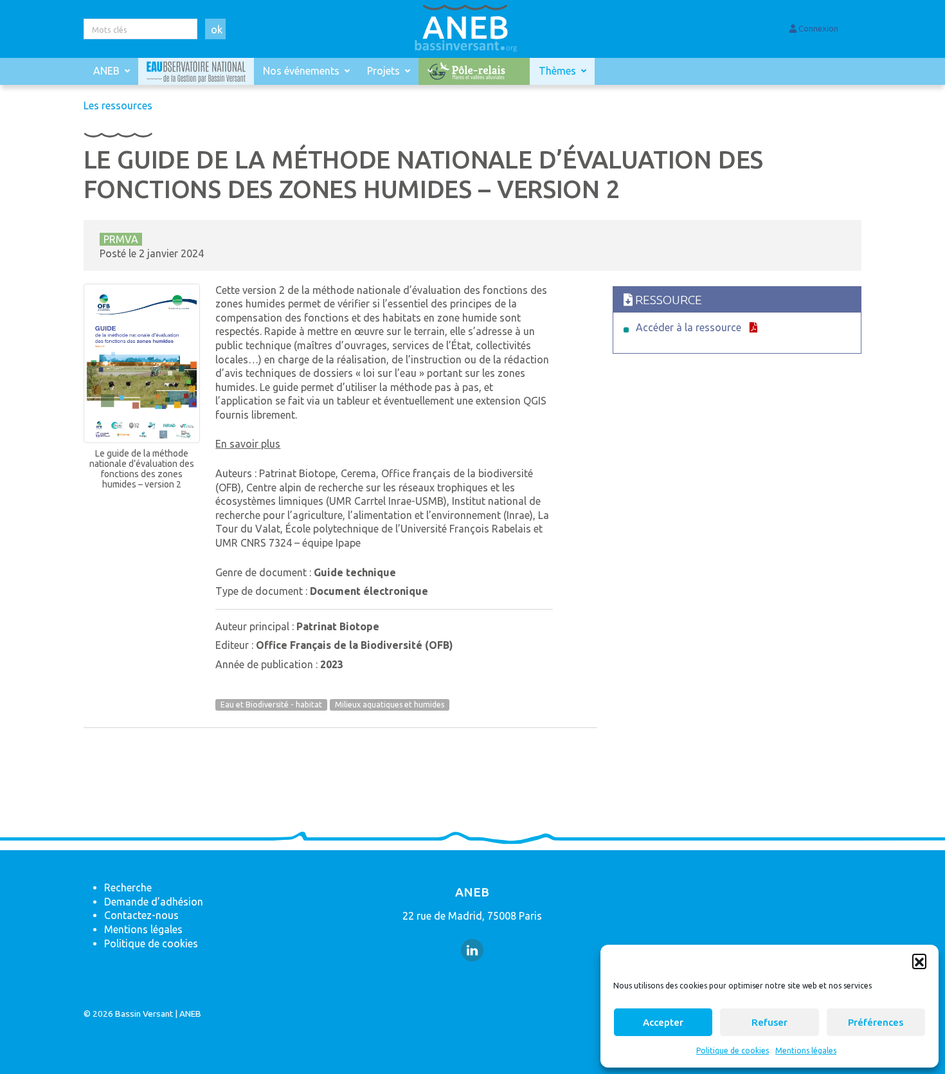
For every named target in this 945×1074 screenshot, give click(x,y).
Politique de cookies (732, 1050)
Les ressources (118, 105)
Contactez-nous (141, 915)
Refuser (770, 1022)
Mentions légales (805, 1050)
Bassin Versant (144, 1013)
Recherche (128, 887)
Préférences (875, 1022)
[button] (919, 960)
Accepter (663, 1022)
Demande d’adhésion (153, 901)
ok (216, 29)
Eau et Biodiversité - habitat (271, 705)
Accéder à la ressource (688, 327)
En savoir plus (247, 444)
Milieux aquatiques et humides (389, 705)
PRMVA (121, 239)
